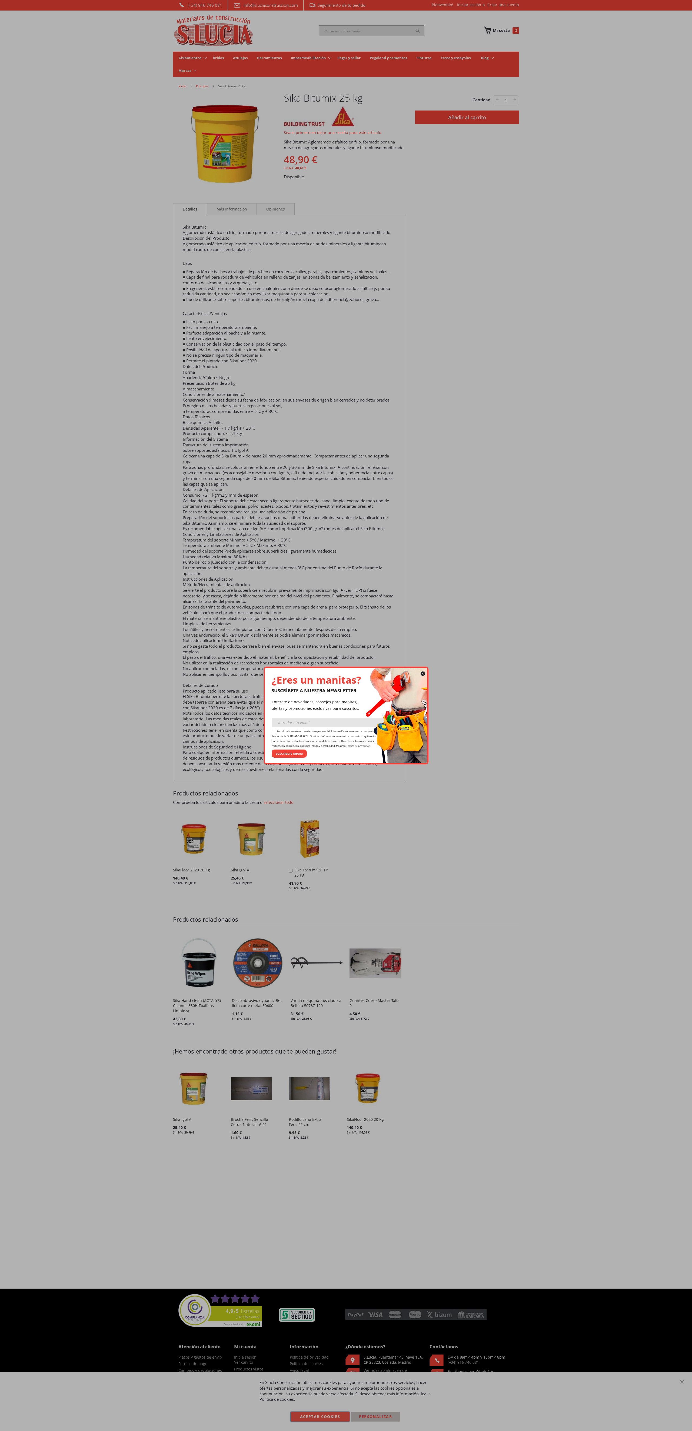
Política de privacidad (358, 746)
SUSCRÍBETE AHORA (289, 753)
